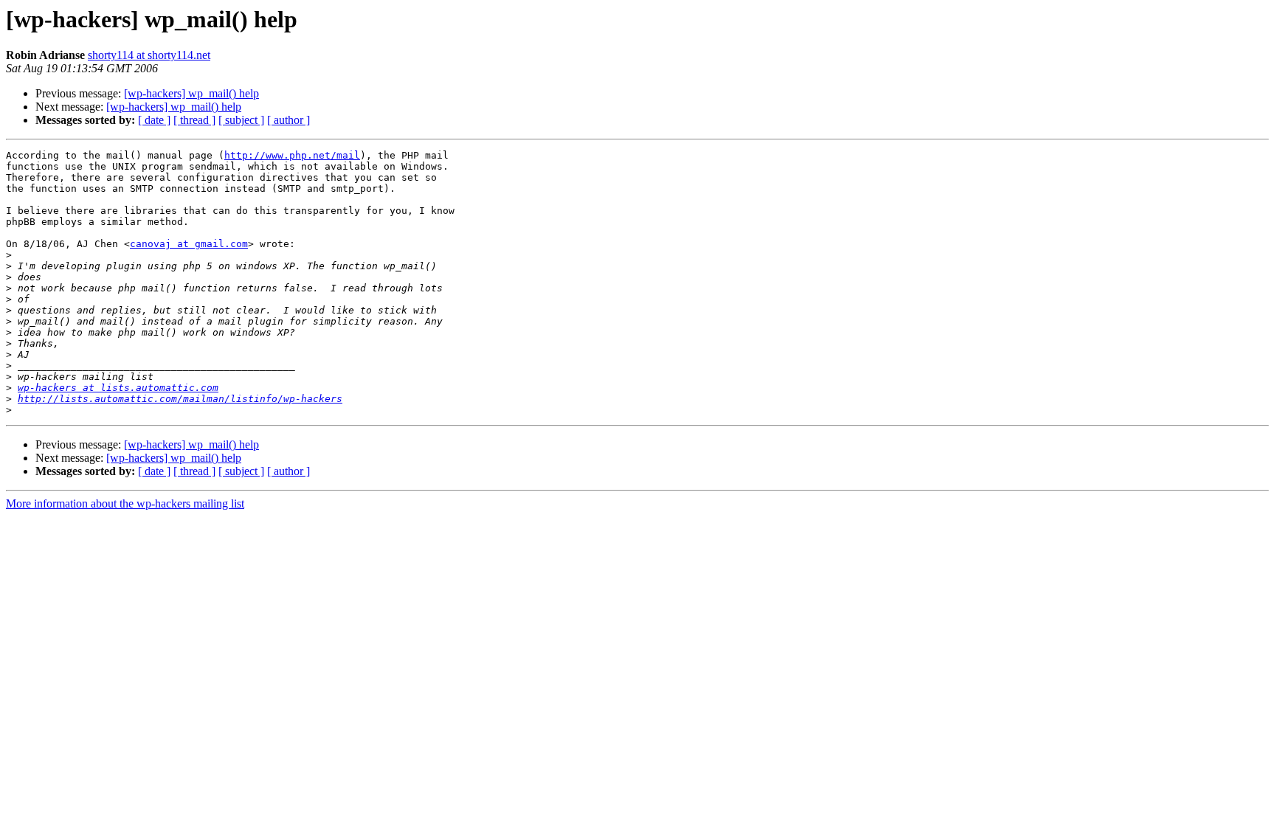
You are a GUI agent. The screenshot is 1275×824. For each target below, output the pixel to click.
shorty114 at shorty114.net (149, 55)
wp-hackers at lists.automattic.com (118, 387)
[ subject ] (241, 120)
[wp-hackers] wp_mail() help (191, 93)
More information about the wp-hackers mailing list (125, 503)
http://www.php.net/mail (292, 155)
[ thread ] (194, 120)
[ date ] (154, 120)
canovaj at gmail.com (189, 243)
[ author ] (288, 120)
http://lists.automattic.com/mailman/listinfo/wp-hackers (180, 398)
